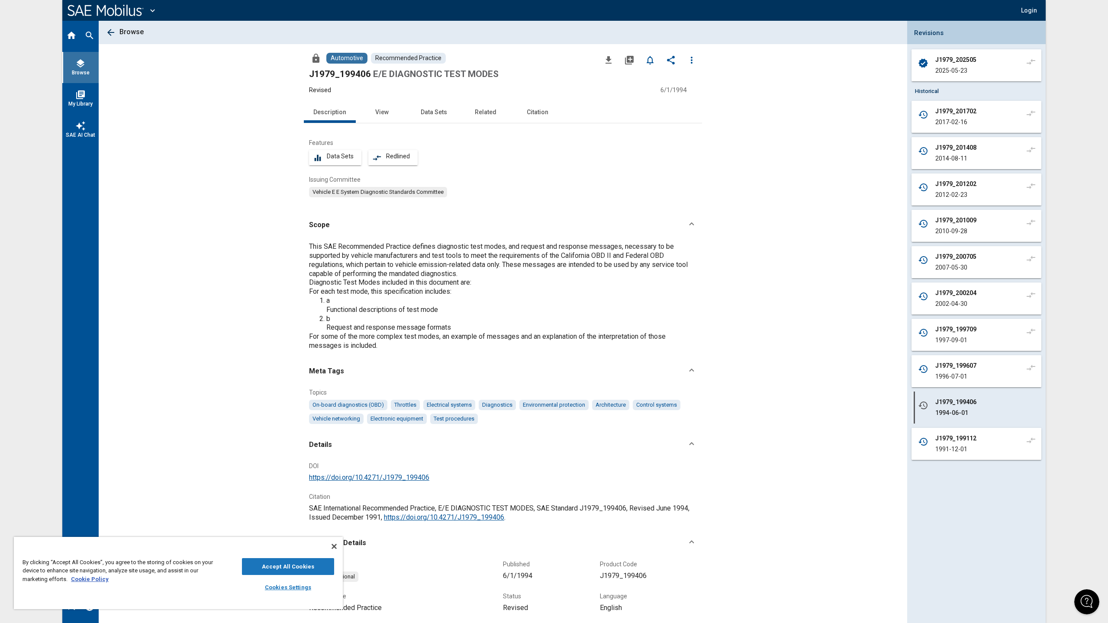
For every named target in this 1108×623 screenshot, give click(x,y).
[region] (178, 573)
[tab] (71, 36)
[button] (503, 225)
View (382, 112)
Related (485, 112)
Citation (537, 112)
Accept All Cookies (288, 566)
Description (329, 112)
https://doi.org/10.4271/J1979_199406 (369, 477)
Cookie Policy (90, 579)
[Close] (334, 546)
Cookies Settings (288, 587)
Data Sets (434, 112)
